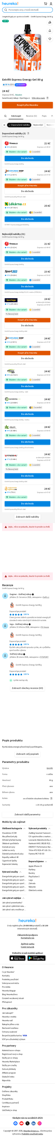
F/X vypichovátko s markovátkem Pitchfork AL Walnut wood (41, 836)
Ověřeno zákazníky (10, 1091)
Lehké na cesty (8, 850)
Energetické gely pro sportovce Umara (14, 880)
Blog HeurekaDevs (10, 994)
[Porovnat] (50, 22)
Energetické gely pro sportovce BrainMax (14, 876)
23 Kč (47, 272)
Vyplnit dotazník (27, 947)
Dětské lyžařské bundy (11, 840)
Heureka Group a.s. (31, 1131)
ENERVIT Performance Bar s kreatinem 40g (41, 847)
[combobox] (27, 10)
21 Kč (47, 143)
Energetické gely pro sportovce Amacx (14, 883)
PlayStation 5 (34, 876)
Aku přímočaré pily (9, 836)
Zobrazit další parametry (27, 814)
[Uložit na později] (50, 39)
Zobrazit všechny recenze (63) (27, 688)
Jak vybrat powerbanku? (12, 902)
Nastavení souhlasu (10, 1028)
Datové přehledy (9, 1069)
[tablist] (27, 116)
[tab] (16, 116)
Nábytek (32, 887)
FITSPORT (44, 657)
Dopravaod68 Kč (43, 431)
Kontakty (6, 975)
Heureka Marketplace (11, 1061)
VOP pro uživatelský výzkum (13, 1039)
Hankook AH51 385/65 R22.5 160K (41, 843)
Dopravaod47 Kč (43, 175)
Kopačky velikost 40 (10, 857)
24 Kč (47, 171)
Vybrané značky (10, 872)
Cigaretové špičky (9, 860)
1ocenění (36, 151)
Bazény (32, 873)
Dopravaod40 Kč (43, 403)
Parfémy (32, 869)
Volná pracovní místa (10, 983)
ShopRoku (6, 1095)
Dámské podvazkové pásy (12, 854)
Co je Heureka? (8, 972)
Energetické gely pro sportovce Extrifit (15, 16)
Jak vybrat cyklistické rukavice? (14, 906)
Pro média (6, 987)
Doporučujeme (36, 861)
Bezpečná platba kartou (12, 1035)
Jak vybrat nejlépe (11, 898)
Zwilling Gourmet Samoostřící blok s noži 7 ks (41, 833)
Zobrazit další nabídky (27, 517)
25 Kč (47, 206)
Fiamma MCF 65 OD (36, 854)
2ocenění (38, 212)
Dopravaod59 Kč (43, 275)
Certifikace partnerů (10, 1102)
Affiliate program (9, 1073)
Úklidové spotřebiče (10, 843)
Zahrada (32, 883)
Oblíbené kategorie (12, 828)
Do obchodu (27, 158)
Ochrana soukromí (9, 1032)
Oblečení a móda (35, 890)
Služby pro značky (9, 1065)
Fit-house (45, 627)
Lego (31, 880)
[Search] (5, 116)
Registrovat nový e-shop (12, 1054)
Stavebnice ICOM (9, 833)
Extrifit (50, 768)
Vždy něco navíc (38, 98)
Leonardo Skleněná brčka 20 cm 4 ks (41, 840)
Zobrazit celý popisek (27, 754)
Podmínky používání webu (32, 1134)
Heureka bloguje (9, 990)
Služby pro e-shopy (10, 1058)
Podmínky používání (10, 979)
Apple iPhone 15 (35, 866)
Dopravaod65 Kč (43, 460)
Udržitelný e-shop (9, 1110)
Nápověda (6, 1080)
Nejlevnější (38, 125)
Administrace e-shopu (11, 1050)
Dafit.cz (46, 597)
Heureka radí (7, 1020)
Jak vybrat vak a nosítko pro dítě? (14, 909)
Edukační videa (8, 1076)
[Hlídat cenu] (50, 31)
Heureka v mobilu (9, 1016)
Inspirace (6, 1106)
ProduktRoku (7, 1099)
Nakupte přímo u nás (10, 1024)
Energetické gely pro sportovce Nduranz (14, 890)
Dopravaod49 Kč (43, 147)
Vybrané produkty (38, 828)
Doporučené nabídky (20, 125)
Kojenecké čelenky (10, 864)
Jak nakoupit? (7, 1013)
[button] (16, 116)
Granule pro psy (8, 847)
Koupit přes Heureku (27, 185)
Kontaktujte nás (27, 938)
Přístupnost (7, 1002)
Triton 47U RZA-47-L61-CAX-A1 (41, 850)
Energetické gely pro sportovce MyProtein (14, 887)
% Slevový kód (12, 314)
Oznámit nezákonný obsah (13, 998)
